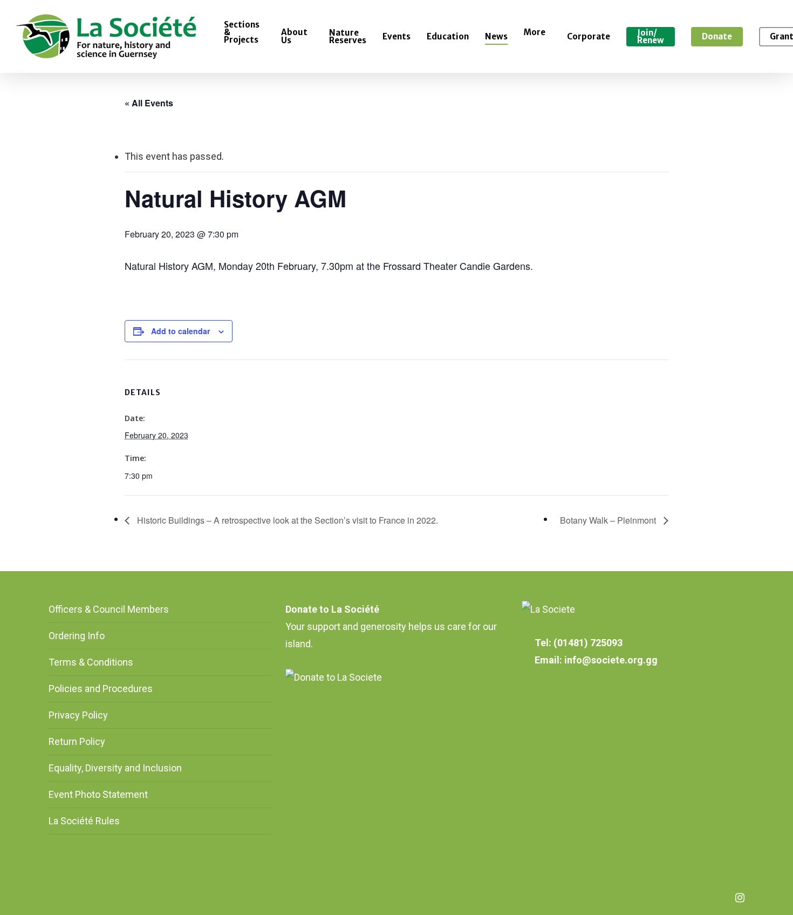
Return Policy (77, 741)
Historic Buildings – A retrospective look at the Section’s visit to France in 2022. (286, 520)
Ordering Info (77, 635)
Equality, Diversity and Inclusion (115, 768)
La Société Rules (84, 820)
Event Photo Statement (99, 794)
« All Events (149, 103)
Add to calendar (180, 331)
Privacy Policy (78, 715)
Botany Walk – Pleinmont (609, 520)
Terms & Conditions (91, 662)
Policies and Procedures (101, 688)
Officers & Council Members (109, 609)
